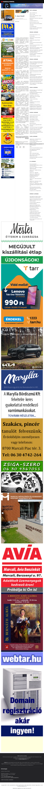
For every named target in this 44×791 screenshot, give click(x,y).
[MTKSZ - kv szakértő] (7, 47)
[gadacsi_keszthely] (7, 16)
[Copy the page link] (23, 147)
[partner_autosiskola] (7, 138)
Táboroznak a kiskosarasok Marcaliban (36, 23)
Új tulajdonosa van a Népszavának (35, 190)
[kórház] (7, 168)
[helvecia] (22, 439)
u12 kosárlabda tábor (33, 26)
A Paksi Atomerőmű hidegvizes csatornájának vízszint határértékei (35, 215)
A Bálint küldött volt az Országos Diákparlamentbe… (35, 97)
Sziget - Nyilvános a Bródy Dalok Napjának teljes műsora (35, 155)
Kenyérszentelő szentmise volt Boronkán (36, 70)
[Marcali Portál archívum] (7, 151)
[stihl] (7, 66)
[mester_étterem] (22, 242)
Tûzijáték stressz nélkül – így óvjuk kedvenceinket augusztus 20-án (35, 213)
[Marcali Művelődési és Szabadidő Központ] (22, 518)
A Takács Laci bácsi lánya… (34, 98)
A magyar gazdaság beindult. (34, 211)
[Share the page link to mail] (20, 147)
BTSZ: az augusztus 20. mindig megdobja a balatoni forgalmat (36, 84)
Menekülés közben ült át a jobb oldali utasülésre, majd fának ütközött (36, 129)
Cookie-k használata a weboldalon (7, 779)
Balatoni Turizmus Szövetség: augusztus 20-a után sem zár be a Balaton (36, 66)
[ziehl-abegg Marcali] (22, 5)
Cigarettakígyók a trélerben (34, 119)
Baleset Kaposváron (33, 123)
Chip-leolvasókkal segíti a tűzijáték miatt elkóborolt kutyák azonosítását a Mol (36, 77)
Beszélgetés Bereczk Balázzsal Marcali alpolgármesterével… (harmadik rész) (35, 109)
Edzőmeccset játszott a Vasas (34, 22)
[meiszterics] (7, 30)
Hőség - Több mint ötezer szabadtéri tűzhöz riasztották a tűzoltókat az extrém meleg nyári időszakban (36, 132)
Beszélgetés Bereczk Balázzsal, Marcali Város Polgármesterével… (36, 93)
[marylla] (22, 393)
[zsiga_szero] (22, 476)
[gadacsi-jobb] (22, 348)
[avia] (22, 567)
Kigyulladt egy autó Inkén (34, 116)
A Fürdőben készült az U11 (34, 20)
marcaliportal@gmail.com (8, 776)
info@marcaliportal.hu (14, 777)
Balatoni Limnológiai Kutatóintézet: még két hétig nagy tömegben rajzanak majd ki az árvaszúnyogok (36, 62)
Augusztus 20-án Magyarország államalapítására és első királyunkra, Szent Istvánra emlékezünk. (35, 206)
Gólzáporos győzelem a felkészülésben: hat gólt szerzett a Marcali (36, 28)
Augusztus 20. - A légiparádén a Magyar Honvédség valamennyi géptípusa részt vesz (36, 184)
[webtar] (22, 694)
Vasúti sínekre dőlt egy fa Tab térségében (36, 127)
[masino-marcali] (7, 83)
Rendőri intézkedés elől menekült (35, 115)
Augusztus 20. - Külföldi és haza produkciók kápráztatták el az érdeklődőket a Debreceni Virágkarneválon (35, 175)
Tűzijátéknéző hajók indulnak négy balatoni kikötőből (35, 75)
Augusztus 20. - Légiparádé (34, 172)
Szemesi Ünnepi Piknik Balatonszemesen (36, 147)
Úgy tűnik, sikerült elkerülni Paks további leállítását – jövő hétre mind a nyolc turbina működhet (36, 200)
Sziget (31, 146)
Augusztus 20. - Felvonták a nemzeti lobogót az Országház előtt (35, 182)
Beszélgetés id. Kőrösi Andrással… (35, 104)
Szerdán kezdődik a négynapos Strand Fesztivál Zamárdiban (36, 142)
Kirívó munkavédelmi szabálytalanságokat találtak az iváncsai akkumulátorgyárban (36, 165)
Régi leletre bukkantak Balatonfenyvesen (36, 79)
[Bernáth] (22, 622)
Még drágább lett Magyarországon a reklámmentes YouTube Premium (35, 197)
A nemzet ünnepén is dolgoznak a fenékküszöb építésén (35, 203)
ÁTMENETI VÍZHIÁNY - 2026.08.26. (35, 56)
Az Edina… (31, 100)
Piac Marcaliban (32, 36)
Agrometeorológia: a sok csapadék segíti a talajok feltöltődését (36, 91)
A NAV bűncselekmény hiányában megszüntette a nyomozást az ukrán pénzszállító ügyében (35, 188)
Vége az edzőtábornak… (33, 12)
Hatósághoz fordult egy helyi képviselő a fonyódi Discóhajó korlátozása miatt (36, 81)
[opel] (7, 123)
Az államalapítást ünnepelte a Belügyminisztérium (34, 209)
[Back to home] (7, 1)
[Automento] (7, 103)
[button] (42, 1)
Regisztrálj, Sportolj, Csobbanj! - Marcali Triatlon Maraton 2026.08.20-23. (36, 48)
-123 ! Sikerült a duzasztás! (34, 217)
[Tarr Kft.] (22, 295)
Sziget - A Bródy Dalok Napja (34, 153)
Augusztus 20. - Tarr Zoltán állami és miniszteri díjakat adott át (35, 140)
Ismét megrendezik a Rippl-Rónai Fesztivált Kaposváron (35, 150)
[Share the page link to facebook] (17, 147)
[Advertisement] (22, 744)
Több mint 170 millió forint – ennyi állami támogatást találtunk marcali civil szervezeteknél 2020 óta (36, 51)
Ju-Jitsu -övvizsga (32, 14)
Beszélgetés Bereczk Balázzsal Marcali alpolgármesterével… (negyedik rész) (35, 106)
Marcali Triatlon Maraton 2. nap (35, 34)
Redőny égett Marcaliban (34, 117)
